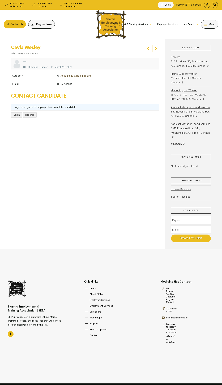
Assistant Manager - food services (190, 107)
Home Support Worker (184, 73)
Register (29, 115)
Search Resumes (180, 196)
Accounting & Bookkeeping (76, 75)
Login (17, 115)
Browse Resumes (181, 189)
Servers (175, 56)
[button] (215, 5)
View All (176, 143)
